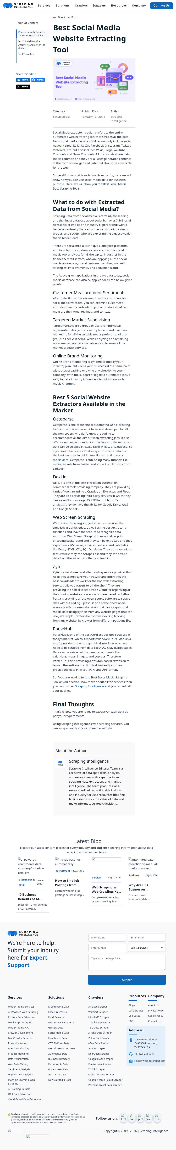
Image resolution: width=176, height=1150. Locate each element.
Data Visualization (18, 1058)
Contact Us (161, 5)
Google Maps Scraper (100, 1058)
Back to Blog (68, 17)
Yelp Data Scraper (98, 1027)
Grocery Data (55, 1027)
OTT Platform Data (58, 1043)
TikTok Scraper (96, 1069)
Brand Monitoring (18, 1048)
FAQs (131, 1021)
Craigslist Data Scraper (101, 1074)
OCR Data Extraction (19, 1094)
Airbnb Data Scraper (100, 1032)
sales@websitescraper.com (149, 1060)
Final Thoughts (26, 54)
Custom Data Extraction (21, 1017)
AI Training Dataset (19, 1089)
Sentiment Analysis (19, 1069)
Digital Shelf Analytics (20, 1074)
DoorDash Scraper (98, 1053)
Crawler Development (20, 1032)
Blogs (132, 1005)
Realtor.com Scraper (99, 1064)
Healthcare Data (57, 1038)
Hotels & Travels (57, 1012)
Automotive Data (57, 1053)
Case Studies (136, 1010)
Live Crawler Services (20, 1038)
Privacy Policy (155, 1010)
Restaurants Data (58, 1064)
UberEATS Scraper (98, 1017)
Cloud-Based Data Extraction (24, 1099)
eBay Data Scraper (98, 1043)
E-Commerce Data (58, 1006)
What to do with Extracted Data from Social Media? (31, 33)
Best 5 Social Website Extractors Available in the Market (31, 44)
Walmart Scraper (98, 1012)
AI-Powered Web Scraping (23, 1012)
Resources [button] (119, 5)
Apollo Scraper (96, 1048)
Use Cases (134, 1015)
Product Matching (18, 1053)
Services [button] (44, 5)
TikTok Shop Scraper (100, 1022)
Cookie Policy (155, 1015)
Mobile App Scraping (20, 1022)
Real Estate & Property (61, 1022)
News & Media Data (59, 1079)
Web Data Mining (18, 1064)
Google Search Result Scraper (105, 1079)
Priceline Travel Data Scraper (105, 1085)
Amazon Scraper (97, 1006)
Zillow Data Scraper (99, 1038)
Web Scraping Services (21, 1006)
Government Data (58, 1069)
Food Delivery (56, 1017)
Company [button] (139, 5)
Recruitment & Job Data (61, 1048)
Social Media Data (58, 1032)
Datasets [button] (99, 5)
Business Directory (59, 1058)
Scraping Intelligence (89, 686)
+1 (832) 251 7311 (144, 1053)
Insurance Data (57, 1074)
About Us (153, 1005)
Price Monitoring (17, 1043)
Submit (127, 980)
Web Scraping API (18, 1027)
